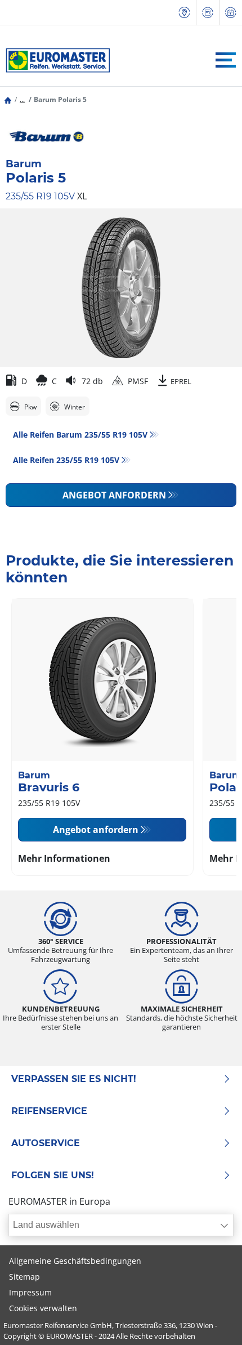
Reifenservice (49, 1111)
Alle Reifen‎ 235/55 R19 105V (66, 460)
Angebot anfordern (114, 495)
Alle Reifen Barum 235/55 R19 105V (80, 434)
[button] (22, 99)
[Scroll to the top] (212, 1321)
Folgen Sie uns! (52, 1175)
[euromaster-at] (55, 60)
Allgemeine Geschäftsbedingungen (75, 1260)
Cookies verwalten (43, 1308)
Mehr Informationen (64, 858)
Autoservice (45, 1143)
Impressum (30, 1292)
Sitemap (24, 1276)
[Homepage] (8, 99)
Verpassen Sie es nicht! (73, 1079)
